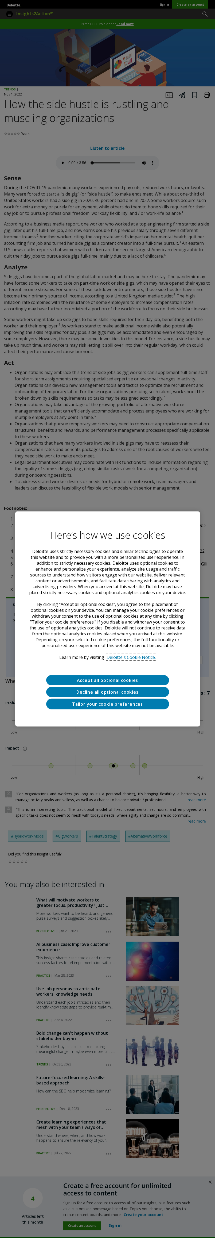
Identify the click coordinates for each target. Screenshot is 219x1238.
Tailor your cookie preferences (107, 704)
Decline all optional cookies (107, 692)
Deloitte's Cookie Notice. (131, 657)
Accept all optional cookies (107, 680)
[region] (107, 619)
